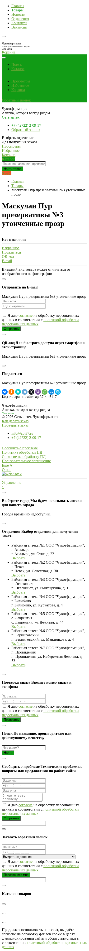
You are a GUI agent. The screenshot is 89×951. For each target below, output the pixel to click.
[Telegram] (25, 392)
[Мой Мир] (51, 392)
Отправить (11, 329)
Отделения (20, 19)
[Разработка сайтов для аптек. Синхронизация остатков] (12, 474)
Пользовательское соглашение (26, 461)
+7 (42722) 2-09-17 (26, 125)
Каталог (17, 69)
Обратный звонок (16, 100)
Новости (18, 14)
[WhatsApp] (44, 392)
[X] (31, 392)
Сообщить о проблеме (20, 448)
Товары (17, 10)
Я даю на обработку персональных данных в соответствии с (40, 319)
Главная (17, 6)
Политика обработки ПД (22, 452)
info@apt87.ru (22, 433)
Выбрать (18, 558)
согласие (26, 315)
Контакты (19, 23)
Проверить (11, 719)
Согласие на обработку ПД (24, 457)
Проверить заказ (15, 425)
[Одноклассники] (11, 392)
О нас (6, 470)
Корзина (18, 90)
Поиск (16, 64)
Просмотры (20, 81)
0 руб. (6, 173)
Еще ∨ (7, 465)
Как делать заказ (15, 421)
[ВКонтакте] (5, 392)
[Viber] (38, 392)
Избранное (20, 85)
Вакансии (19, 27)
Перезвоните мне (16, 875)
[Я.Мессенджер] (18, 392)
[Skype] (58, 392)
